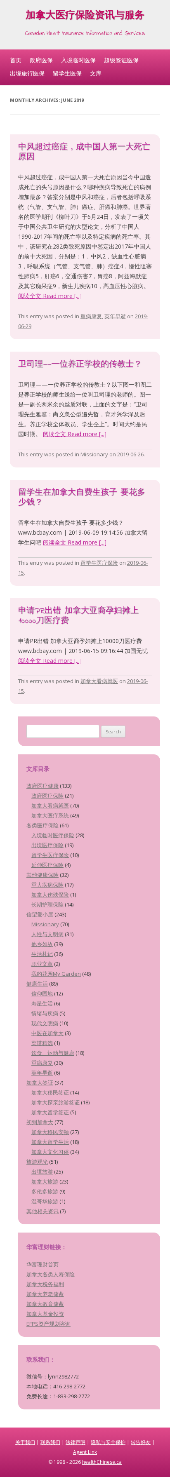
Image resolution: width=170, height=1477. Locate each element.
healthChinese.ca (102, 1461)
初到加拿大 (39, 1122)
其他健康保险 (42, 874)
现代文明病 (44, 1023)
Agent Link (85, 1452)
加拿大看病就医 (99, 681)
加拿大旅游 (44, 1181)
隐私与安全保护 (108, 1442)
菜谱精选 (42, 1043)
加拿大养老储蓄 (45, 1294)
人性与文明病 (47, 934)
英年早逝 (115, 316)
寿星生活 (42, 1003)
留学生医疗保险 (99, 562)
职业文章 (42, 963)
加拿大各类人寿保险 (50, 1274)
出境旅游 (42, 1171)
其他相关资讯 (42, 1211)
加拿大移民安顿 (50, 1132)
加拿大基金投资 (45, 1313)
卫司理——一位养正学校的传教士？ (80, 365)
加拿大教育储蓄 (45, 1304)
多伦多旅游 (44, 1191)
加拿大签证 (39, 1082)
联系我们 (50, 1442)
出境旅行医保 (27, 73)
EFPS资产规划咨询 (48, 1323)
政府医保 (41, 60)
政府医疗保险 (47, 795)
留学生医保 (67, 73)
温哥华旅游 (44, 1201)
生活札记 (42, 954)
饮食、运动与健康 (52, 1053)
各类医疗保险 (42, 825)
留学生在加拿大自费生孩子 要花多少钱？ (81, 498)
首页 (15, 60)
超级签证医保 (121, 60)
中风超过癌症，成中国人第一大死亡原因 (84, 152)
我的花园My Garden (56, 973)
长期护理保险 (47, 904)
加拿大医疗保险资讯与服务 (85, 16)
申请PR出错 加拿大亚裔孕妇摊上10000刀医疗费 (78, 616)
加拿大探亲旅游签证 (55, 1102)
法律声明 (75, 1442)
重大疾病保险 (47, 884)
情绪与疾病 (44, 1013)
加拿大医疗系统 (50, 815)
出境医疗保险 (47, 845)
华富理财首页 (42, 1264)
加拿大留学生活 (50, 1142)
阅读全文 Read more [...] (50, 296)
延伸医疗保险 (47, 865)
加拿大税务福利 (45, 1284)
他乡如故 (42, 944)
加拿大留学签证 (50, 1112)
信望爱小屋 (39, 914)
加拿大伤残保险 (50, 894)
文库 (96, 73)
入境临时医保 (78, 60)
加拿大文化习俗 (50, 1151)
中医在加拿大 (47, 1033)
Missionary (94, 454)
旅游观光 (37, 1161)
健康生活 (37, 983)
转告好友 (141, 1442)
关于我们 (25, 1442)
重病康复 (91, 316)
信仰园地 (42, 993)
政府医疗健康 (42, 785)
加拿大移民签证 (50, 1092)
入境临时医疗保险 (52, 835)
